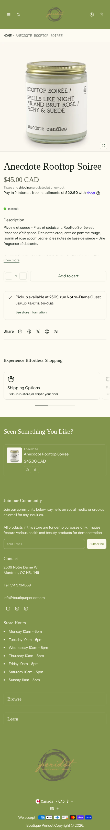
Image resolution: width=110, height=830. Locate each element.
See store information (31, 312)
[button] (19, 14)
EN (52, 808)
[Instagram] (17, 608)
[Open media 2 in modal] (55, 96)
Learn (12, 719)
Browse (14, 699)
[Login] (92, 14)
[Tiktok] (25, 608)
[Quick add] (35, 469)
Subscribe (97, 544)
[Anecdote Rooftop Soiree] (55, 460)
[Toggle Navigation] (9, 14)
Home (8, 35)
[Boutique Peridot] (55, 14)
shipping (25, 187)
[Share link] (55, 331)
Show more (11, 260)
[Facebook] (8, 608)
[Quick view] (27, 469)
